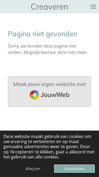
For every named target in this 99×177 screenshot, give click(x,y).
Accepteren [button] (74, 168)
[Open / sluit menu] (93, 6)
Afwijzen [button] (32, 168)
